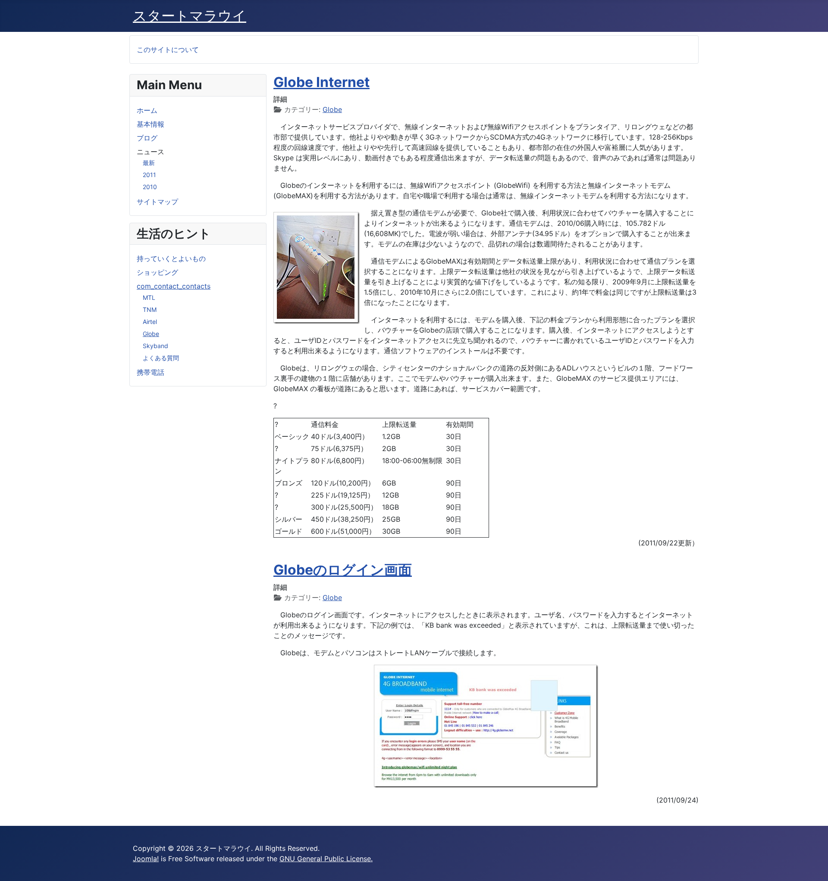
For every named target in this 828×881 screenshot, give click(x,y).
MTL (149, 297)
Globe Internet (321, 82)
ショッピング (157, 272)
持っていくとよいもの (171, 258)
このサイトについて (168, 49)
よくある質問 (161, 357)
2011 (149, 174)
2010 (150, 186)
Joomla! (146, 858)
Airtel (150, 321)
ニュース (150, 151)
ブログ (147, 138)
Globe (151, 333)
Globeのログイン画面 (342, 569)
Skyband (155, 345)
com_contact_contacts (173, 286)
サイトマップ (157, 201)
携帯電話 (150, 372)
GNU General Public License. (326, 858)
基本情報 (150, 124)
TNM (150, 309)
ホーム (147, 110)
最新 (149, 162)
